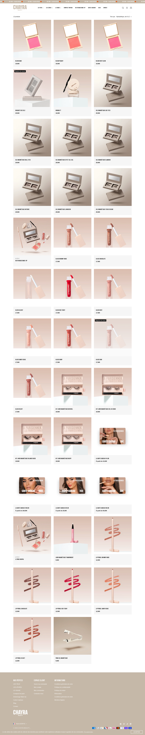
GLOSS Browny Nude (61, 259)
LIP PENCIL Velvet (20, 658)
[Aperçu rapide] (49, 23)
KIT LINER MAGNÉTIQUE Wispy (63, 458)
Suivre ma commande (40, 684)
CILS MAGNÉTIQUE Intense (22, 209)
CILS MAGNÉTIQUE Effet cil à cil (64, 160)
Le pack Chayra (19, 559)
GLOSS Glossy (19, 310)
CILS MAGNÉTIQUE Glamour (103, 160)
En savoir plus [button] (88, 732)
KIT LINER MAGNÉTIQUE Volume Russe (25, 458)
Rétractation (58, 693)
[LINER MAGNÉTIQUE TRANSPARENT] (72, 535)
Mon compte (37, 687)
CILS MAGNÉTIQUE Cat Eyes (103, 110)
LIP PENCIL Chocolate (21, 609)
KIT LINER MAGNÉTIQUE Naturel (64, 409)
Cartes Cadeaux (18, 700)
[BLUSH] (32, 39)
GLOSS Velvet (19, 409)
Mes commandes (39, 690)
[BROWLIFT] (72, 88)
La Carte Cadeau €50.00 (102, 508)
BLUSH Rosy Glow (101, 61)
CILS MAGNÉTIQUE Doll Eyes (23, 160)
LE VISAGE (16, 690)
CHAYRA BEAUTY (23, 728)
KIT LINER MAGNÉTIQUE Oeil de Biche (106, 409)
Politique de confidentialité (62, 687)
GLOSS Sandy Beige (20, 359)
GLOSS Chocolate (100, 259)
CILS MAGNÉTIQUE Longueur (63, 209)
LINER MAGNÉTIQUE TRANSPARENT (64, 557)
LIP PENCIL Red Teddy (61, 609)
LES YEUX (16, 684)
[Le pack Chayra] (32, 535)
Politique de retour (59, 690)
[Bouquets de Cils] (32, 88)
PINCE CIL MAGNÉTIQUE (62, 658)
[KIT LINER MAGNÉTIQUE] (72, 387)
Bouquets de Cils (20, 110)
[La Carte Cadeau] (113, 436)
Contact (15, 706)
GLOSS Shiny (59, 359)
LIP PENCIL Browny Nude (102, 557)
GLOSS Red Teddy (60, 310)
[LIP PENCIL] (113, 535)
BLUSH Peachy (59, 61)
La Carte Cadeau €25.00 (62, 508)
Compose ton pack (19, 693)
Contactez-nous (38, 693)
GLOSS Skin (99, 359)
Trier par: (112, 16)
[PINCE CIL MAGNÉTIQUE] (72, 636)
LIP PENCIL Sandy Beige (102, 609)
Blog (14, 703)
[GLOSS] (72, 236)
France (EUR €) (20, 723)
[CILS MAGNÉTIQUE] (113, 88)
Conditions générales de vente (63, 684)
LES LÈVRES (17, 687)
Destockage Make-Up (21, 261)
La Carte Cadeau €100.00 (22, 508)
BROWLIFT (58, 110)
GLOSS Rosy (99, 310)
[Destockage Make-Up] (32, 236)
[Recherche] (123, 7)
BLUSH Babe (18, 61)
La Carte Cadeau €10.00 (102, 458)
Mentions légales (59, 700)
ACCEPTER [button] (137, 732)
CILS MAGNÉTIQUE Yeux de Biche (104, 209)
